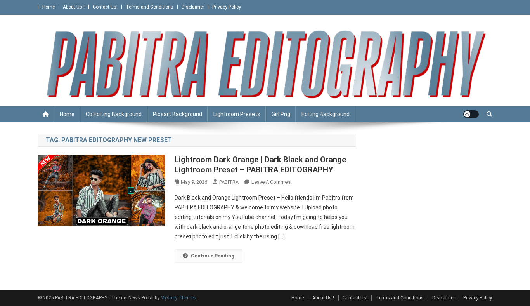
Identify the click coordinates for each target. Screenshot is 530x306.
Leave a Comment (271, 182)
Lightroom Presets (236, 114)
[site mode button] (471, 114)
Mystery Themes (178, 298)
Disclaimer (193, 7)
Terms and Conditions (149, 7)
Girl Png (281, 114)
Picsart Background (177, 114)
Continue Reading (212, 256)
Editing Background (325, 114)
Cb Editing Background (114, 114)
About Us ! (74, 7)
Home (48, 7)
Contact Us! (105, 7)
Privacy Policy (226, 7)
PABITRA (229, 182)
